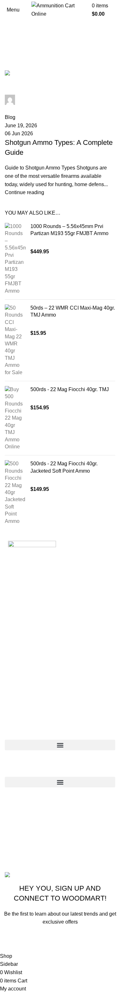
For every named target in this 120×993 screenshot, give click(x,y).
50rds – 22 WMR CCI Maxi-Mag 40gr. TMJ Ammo (72, 311)
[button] (60, 745)
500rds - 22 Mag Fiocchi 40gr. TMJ (69, 389)
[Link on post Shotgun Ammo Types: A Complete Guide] (60, 133)
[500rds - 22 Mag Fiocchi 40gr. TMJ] (15, 418)
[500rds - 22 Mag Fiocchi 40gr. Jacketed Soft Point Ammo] (15, 492)
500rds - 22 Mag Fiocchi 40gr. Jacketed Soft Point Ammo (64, 467)
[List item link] (60, 831)
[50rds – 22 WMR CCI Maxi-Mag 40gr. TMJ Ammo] (15, 340)
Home (10, 66)
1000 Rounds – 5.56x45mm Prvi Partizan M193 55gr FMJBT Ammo (69, 230)
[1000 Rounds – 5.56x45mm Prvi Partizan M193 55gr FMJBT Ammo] (15, 259)
